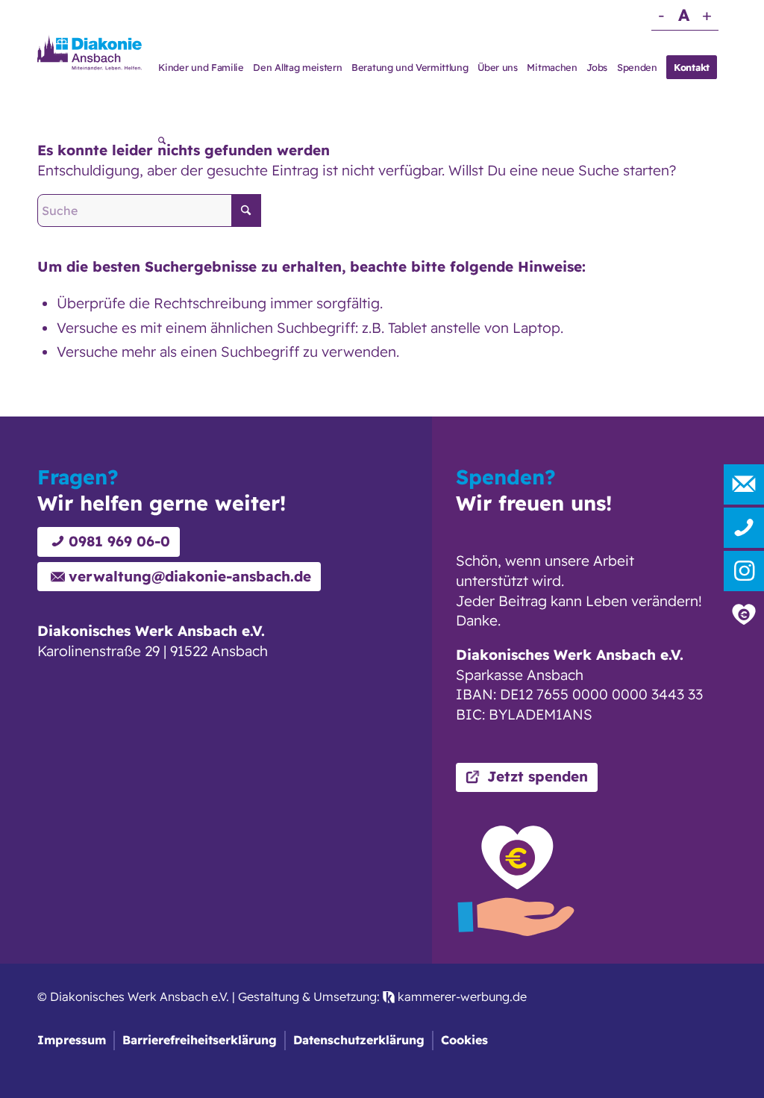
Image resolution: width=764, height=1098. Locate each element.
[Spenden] (744, 614)
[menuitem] (201, 67)
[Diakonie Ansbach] (89, 52)
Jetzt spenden (537, 776)
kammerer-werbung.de (461, 996)
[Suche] (162, 141)
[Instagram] (744, 571)
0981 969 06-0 (119, 541)
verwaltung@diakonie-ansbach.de (190, 576)
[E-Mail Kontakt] (744, 484)
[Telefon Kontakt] (744, 528)
